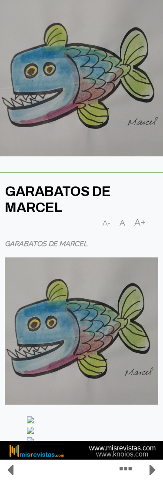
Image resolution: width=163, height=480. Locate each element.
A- (107, 223)
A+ (140, 222)
